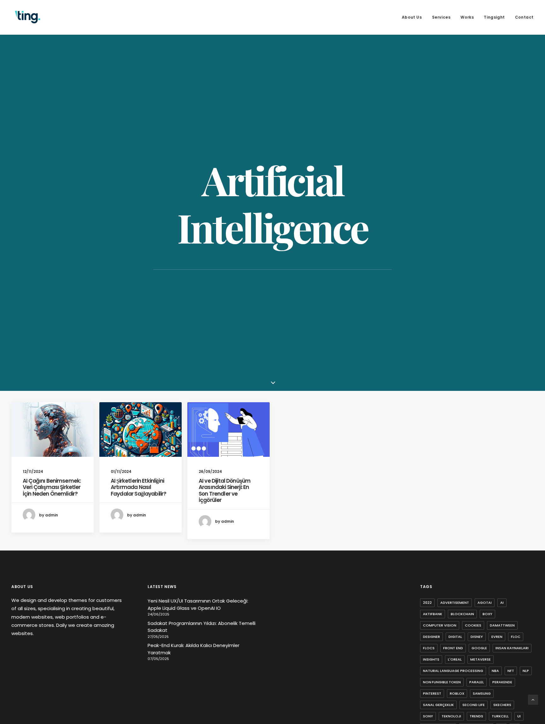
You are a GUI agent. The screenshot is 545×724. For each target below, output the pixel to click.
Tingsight (494, 17)
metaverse (480, 659)
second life (473, 704)
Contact (524, 17)
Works (467, 17)
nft (510, 670)
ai (502, 602)
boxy (487, 613)
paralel (476, 682)
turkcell (500, 716)
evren (496, 636)
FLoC (515, 636)
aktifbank (432, 613)
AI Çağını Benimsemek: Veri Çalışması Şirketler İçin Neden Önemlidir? (52, 487)
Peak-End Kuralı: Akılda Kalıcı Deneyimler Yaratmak (193, 649)
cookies (473, 625)
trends (476, 716)
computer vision (439, 625)
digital (455, 636)
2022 (427, 602)
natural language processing (453, 670)
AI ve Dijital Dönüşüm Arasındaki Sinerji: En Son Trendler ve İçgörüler (224, 490)
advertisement (454, 602)
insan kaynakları (512, 647)
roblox (457, 693)
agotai (485, 602)
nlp (526, 670)
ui (519, 716)
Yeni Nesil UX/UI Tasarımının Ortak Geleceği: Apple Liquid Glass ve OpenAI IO (198, 604)
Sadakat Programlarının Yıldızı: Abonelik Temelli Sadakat (201, 627)
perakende (502, 682)
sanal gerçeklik (438, 704)
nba (495, 670)
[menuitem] (414, 17)
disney (477, 636)
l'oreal (455, 659)
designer (431, 636)
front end (453, 647)
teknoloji (451, 716)
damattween (502, 625)
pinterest (432, 693)
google (479, 647)
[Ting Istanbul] (27, 17)
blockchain (462, 613)
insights (431, 659)
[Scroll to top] (533, 699)
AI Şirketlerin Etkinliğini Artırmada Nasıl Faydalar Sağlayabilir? (138, 487)
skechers (502, 704)
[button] (52, 429)
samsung (482, 693)
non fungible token (442, 682)
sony (428, 716)
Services (441, 17)
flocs (429, 647)
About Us (412, 17)
